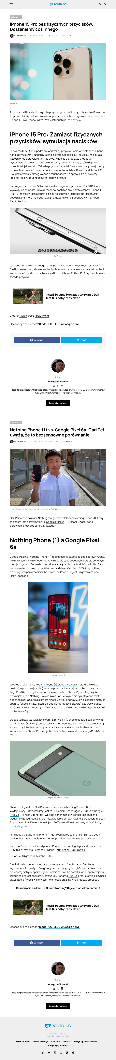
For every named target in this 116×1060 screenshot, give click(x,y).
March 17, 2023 (44, 856)
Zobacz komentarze (58, 403)
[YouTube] (49, 1052)
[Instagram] (55, 1052)
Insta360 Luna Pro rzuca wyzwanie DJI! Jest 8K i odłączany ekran (72, 296)
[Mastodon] (67, 1052)
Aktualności (16, 17)
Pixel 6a (20, 692)
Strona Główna (23, 1041)
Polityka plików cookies (85, 1041)
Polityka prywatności (58, 1045)
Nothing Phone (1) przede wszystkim (57, 684)
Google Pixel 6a (55, 521)
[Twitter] (61, 1052)
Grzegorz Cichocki (58, 381)
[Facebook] (73, 1052)
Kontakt (67, 1041)
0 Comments (66, 36)
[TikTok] (42, 1052)
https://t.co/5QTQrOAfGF (71, 850)
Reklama (55, 1041)
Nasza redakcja (40, 1041)
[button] (11, 4)
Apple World (42, 315)
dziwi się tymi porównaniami (26, 572)
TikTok (23, 315)
